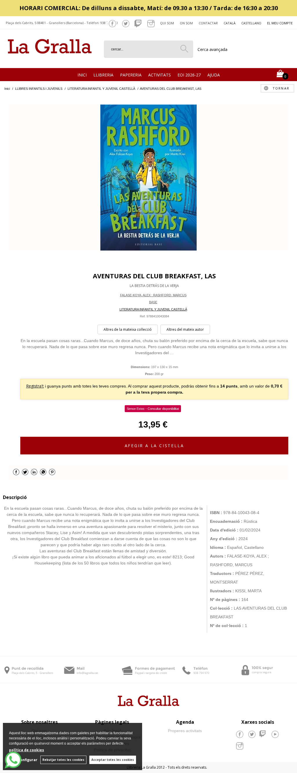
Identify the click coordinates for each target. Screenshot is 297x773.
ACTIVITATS (159, 75)
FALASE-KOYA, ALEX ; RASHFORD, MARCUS (153, 295)
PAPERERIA (131, 75)
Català (230, 23)
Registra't (35, 386)
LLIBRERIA (103, 75)
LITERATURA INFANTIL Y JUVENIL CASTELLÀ (153, 309)
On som (186, 23)
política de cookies (26, 750)
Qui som (167, 23)
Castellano (251, 23)
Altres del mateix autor (185, 329)
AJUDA (213, 75)
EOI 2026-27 (189, 75)
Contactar (208, 23)
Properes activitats (185, 730)
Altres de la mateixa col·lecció (128, 329)
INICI (82, 75)
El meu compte (280, 23)
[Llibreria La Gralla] (50, 61)
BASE (153, 302)
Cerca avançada (212, 49)
